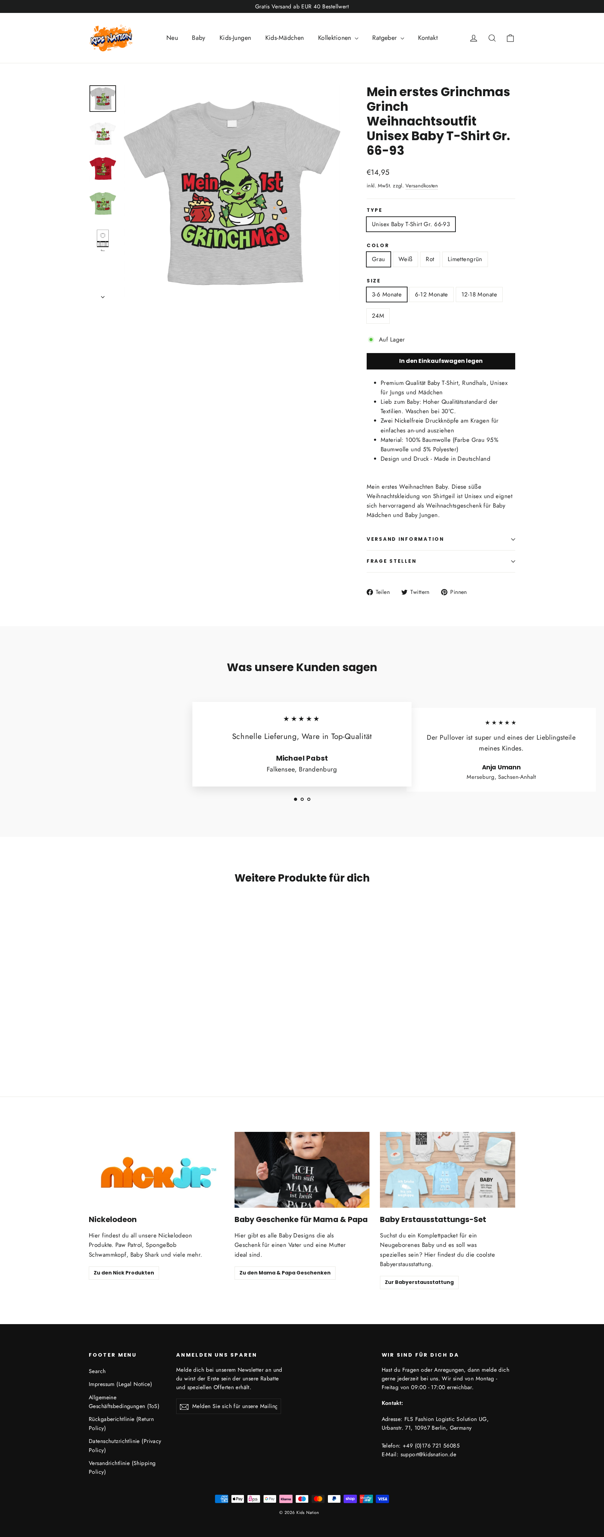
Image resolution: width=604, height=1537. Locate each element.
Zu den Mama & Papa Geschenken (285, 1272)
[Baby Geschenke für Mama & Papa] (302, 1170)
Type (375, 210)
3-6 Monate (387, 294)
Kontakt (428, 37)
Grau (378, 259)
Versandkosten (421, 185)
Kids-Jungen (235, 37)
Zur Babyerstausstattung (419, 1282)
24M (378, 315)
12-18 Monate (479, 294)
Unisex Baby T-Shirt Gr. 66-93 (411, 224)
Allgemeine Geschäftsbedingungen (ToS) (124, 1401)
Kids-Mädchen (284, 37)
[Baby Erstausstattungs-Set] (447, 1170)
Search (97, 1371)
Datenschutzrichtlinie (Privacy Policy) (125, 1445)
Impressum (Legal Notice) (120, 1384)
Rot (430, 259)
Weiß (405, 259)
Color (378, 246)
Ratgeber (385, 37)
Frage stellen (391, 561)
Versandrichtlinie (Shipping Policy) (122, 1467)
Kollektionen (335, 37)
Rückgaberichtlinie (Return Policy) (121, 1423)
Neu (172, 37)
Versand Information (405, 539)
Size (374, 281)
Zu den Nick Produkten (124, 1272)
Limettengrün (465, 259)
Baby (199, 37)
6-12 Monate (431, 294)
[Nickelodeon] (156, 1170)
